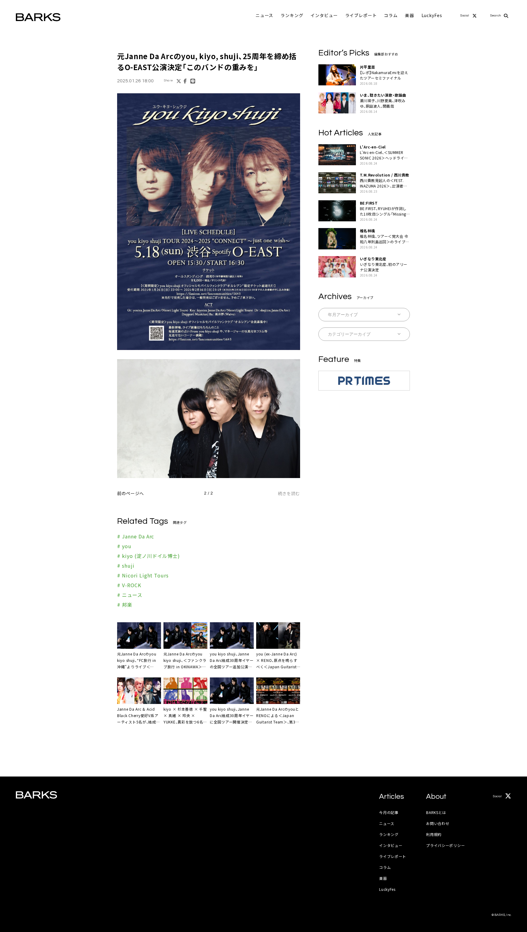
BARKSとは (436, 812)
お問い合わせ (437, 823)
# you (124, 546)
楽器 (409, 15)
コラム (391, 15)
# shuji (125, 565)
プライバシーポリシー (445, 845)
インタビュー (324, 15)
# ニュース (129, 594)
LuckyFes (431, 15)
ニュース (264, 15)
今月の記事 (389, 812)
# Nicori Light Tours (143, 575)
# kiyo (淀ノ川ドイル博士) (148, 555)
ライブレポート (361, 15)
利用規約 (434, 834)
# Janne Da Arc (135, 536)
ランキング (292, 15)
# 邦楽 (124, 604)
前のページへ (130, 493)
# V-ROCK (129, 585)
